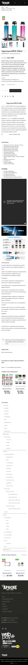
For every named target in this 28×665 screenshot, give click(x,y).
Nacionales (7, 488)
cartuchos (9, 118)
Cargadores (7, 416)
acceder (6, 367)
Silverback (9, 482)
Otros (5, 425)
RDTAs (8, 526)
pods (9, 81)
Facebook (2, 96)
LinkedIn (8, 96)
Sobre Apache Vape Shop (7, 599)
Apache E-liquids (10, 491)
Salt (12, 81)
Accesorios (5, 386)
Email (13, 96)
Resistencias (9, 386)
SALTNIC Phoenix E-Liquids (14, 508)
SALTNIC (6, 511)
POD (18, 79)
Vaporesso (15, 81)
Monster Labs (10, 477)
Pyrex (5, 428)
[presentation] (3, 28)
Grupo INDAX (18, 593)
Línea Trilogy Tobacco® (14, 500)
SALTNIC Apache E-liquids (14, 502)
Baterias (6, 413)
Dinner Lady (9, 465)
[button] (21, 555)
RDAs (8, 523)
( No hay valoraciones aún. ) (15, 53)
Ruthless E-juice (10, 480)
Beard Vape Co (10, 457)
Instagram (6, 628)
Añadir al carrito (16, 90)
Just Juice (9, 439)
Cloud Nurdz (10, 462)
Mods (5, 540)
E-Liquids (5, 451)
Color (2, 84)
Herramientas (7, 422)
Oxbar (8, 442)
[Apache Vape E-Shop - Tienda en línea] (5, 2)
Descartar (15, 663)
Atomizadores (7, 517)
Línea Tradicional (13, 497)
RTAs (8, 529)
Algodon (6, 411)
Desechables (6, 434)
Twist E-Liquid (10, 485)
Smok (8, 445)
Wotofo (8, 448)
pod (7, 81)
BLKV (8, 459)
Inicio (3, 596)
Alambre (6, 408)
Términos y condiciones (7, 611)
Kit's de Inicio (14, 79)
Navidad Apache (6, 549)
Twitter (5, 96)
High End (9, 543)
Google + (10, 96)
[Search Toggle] (15, 3)
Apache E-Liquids (6, 601)
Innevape (9, 468)
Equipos (8, 79)
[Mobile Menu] (24, 3)
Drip (5, 419)
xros (19, 81)
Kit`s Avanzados (8, 532)
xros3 (22, 81)
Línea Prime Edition (13, 494)
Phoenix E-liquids (11, 506)
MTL (7, 520)
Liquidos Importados (9, 454)
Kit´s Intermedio (8, 535)
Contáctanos (5, 609)
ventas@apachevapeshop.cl (12, 622)
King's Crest (9, 474)
